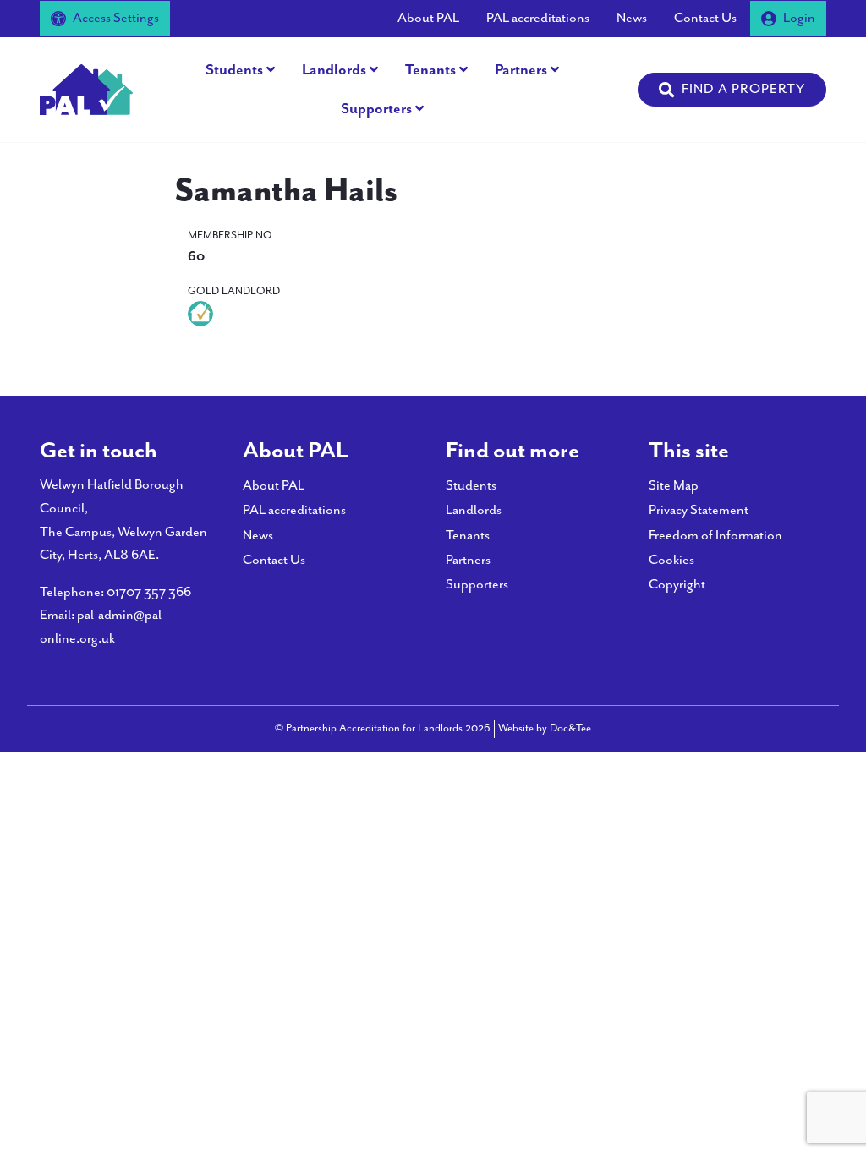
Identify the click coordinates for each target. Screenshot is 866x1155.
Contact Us (705, 18)
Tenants (430, 70)
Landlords (334, 70)
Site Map (674, 486)
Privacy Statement (698, 510)
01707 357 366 (149, 592)
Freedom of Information (715, 536)
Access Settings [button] (116, 18)
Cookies (671, 560)
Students (234, 70)
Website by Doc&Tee (544, 728)
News (632, 18)
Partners (521, 70)
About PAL (428, 18)
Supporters (376, 109)
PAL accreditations (537, 18)
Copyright (677, 585)
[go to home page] (86, 88)
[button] (732, 90)
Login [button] (799, 18)
